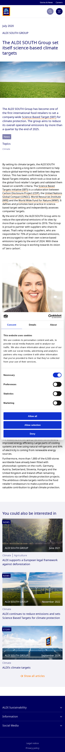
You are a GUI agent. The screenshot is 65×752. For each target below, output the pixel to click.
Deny (32, 433)
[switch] (57, 384)
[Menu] (59, 11)
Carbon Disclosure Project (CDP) (18, 184)
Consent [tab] (11, 324)
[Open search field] (50, 11)
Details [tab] (32, 324)
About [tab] (53, 324)
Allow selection (32, 425)
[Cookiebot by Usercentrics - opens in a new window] (48, 316)
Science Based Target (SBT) (17, 111)
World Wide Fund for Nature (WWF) (19, 191)
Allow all (32, 416)
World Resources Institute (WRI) (35, 188)
